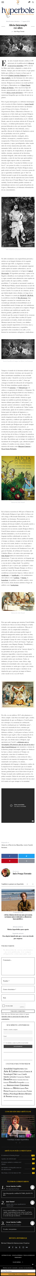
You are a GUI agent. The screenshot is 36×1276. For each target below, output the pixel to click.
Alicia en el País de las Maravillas (12, 845)
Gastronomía (26, 1082)
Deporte (27, 1077)
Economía (20, 1080)
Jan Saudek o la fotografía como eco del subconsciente (11, 1168)
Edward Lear (23, 388)
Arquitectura (18, 1068)
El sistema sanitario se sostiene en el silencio (11, 1163)
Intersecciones (13, 1085)
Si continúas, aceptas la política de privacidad (16, 1043)
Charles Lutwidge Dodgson (17, 75)
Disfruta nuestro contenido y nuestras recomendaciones (18, 1268)
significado (15, 575)
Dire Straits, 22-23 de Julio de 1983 (11, 1173)
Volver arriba (17, 1262)
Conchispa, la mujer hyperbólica (18, 1139)
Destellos (8, 1079)
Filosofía (13, 1082)
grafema (16, 578)
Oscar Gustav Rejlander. (9, 449)
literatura (4, 847)
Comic (19, 1074)
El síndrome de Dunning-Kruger (10, 1155)
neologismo (14, 585)
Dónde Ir (15, 1080)
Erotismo (6, 1082)
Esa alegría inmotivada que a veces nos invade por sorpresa (18, 936)
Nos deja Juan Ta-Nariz (12, 1189)
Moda (11, 1088)
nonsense (12, 388)
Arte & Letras (10, 21)
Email (5, 1036)
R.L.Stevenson (22, 298)
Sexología (15, 1096)
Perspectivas (13, 1091)
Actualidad (8, 1068)
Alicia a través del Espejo (14, 92)
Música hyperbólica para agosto (18, 928)
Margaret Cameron (24, 446)
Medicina (7, 1088)
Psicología (14, 1093)
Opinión (22, 1088)
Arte (26, 1068)
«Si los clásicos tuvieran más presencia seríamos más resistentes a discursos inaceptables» (18, 917)
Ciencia (21, 1071)
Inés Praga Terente (19, 31)
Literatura (16, 21)
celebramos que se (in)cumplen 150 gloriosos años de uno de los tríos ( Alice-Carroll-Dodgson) (18, 744)
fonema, (24, 578)
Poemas (29, 1091)
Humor (5, 1085)
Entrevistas (25, 1080)
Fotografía (20, 1082)
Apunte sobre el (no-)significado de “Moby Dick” (16, 1205)
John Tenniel (5, 556)
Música (16, 1088)
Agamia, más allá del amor (8, 1159)
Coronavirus (20, 1077)
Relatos (22, 1093)
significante (5, 575)
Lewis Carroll (29, 104)
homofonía (4, 580)
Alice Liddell (5, 78)
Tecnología (21, 1096)
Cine (15, 1073)
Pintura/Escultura (21, 1091)
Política (6, 1093)
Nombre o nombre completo (11, 1029)
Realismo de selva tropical (13, 1225)
